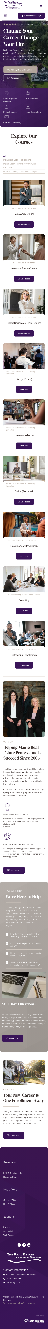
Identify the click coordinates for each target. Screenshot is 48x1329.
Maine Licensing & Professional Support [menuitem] (21, 171)
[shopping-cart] (5, 15)
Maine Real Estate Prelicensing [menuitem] (17, 160)
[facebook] (19, 1245)
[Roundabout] (34, 1319)
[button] (24, 935)
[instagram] (24, 1245)
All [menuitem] (4, 156)
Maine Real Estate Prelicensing (24, 208)
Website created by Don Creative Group (19, 1303)
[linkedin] (28, 1245)
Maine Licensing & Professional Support (24, 540)
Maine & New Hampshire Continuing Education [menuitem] (19, 165)
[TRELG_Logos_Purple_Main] (12, 2)
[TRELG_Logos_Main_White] (24, 1251)
